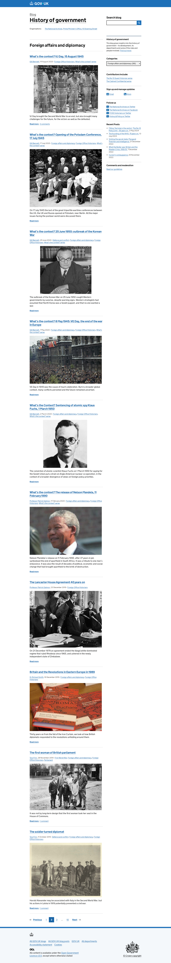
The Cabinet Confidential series (118, 81)
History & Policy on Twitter (119, 116)
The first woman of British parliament (53, 752)
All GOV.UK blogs (38, 941)
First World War (61, 758)
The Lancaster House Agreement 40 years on (57, 582)
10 (68, 919)
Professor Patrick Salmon (40, 501)
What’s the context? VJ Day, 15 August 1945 (57, 56)
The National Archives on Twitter (122, 107)
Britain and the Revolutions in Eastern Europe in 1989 (62, 672)
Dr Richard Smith (37, 677)
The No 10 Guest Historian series (119, 78)
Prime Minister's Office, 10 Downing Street (80, 29)
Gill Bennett (34, 62)
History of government (58, 20)
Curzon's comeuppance (118, 155)
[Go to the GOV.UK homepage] (39, 3)
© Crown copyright (132, 955)
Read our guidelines (114, 169)
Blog (33, 14)
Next (74, 919)
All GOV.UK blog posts (58, 941)
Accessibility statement (41, 944)
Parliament (48, 760)
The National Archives (53, 29)
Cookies (58, 944)
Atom (129, 94)
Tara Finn (33, 758)
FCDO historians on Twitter (120, 113)
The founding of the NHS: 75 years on (123, 134)
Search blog (113, 17)
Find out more (125, 50)
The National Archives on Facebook (123, 110)
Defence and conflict (61, 240)
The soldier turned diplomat (47, 831)
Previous (37, 919)
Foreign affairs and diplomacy (63, 143)
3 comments (45, 124)
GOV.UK (75, 941)
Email (111, 94)
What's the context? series (85, 62)
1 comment (44, 821)
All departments (89, 941)
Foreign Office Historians (64, 62)
